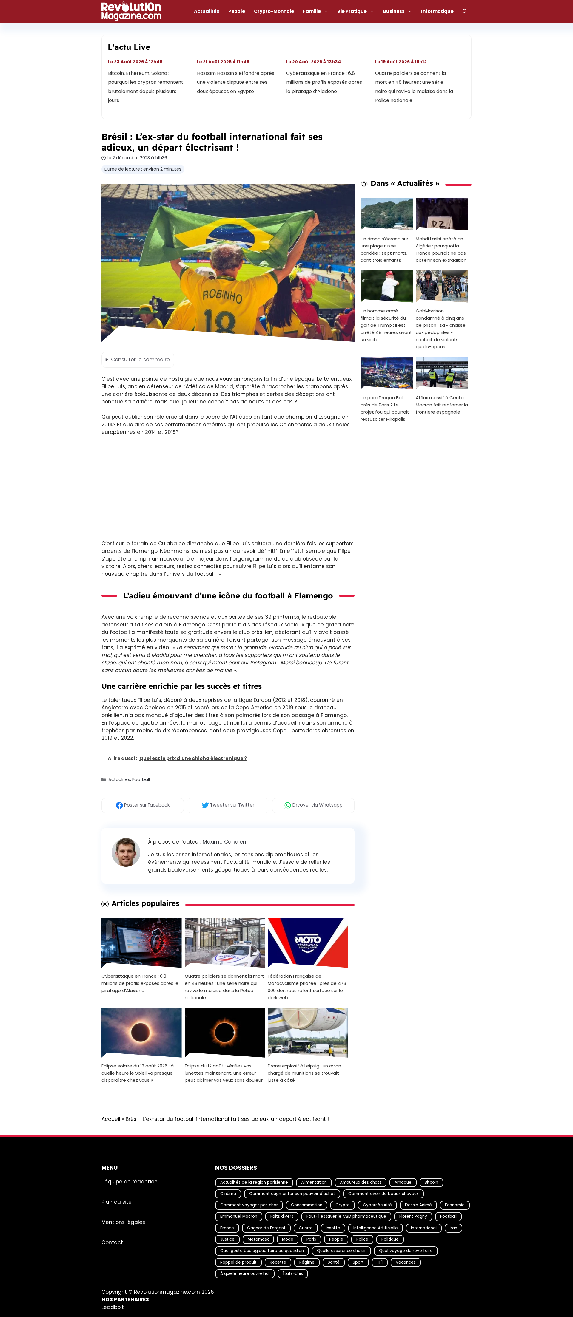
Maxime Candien (224, 841)
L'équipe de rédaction (129, 1181)
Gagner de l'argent (266, 1228)
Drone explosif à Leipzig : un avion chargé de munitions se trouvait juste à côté (304, 1073)
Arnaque (403, 1182)
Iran (453, 1228)
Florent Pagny (413, 1216)
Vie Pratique (352, 11)
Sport (358, 1262)
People (236, 11)
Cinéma (228, 1194)
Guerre (306, 1228)
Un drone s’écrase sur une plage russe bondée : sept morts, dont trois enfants (384, 249)
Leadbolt (112, 1307)
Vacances (406, 1262)
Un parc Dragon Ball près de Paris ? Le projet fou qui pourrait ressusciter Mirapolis (385, 408)
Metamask (258, 1239)
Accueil (110, 1119)
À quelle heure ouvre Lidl (244, 1273)
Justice (227, 1239)
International (424, 1228)
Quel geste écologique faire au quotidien (262, 1250)
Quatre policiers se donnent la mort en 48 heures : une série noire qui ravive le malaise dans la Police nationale (414, 87)
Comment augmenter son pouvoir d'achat (292, 1194)
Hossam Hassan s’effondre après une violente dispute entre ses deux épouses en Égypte (236, 82)
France (227, 1228)
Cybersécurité (377, 1205)
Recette (278, 1262)
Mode (287, 1239)
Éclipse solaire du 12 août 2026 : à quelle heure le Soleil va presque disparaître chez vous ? (137, 1073)
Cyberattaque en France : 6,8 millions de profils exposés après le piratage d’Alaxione (324, 82)
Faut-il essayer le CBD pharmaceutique (346, 1216)
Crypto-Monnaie (274, 11)
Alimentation (314, 1182)
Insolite (333, 1228)
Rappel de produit (238, 1262)
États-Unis (293, 1273)
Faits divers (281, 1216)
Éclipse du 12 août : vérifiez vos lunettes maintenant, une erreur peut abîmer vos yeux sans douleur (224, 1073)
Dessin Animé (418, 1205)
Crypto (342, 1205)
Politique (390, 1239)
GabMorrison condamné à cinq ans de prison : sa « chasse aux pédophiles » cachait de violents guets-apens (441, 329)
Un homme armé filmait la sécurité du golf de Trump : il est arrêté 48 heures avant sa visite (386, 325)
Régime (307, 1262)
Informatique (437, 11)
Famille (312, 11)
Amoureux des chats (360, 1182)
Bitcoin (431, 1182)
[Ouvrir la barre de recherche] (465, 11)
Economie (455, 1205)
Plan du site (116, 1201)
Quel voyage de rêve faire (406, 1250)
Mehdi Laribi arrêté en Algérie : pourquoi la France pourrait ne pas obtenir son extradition (441, 249)
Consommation (306, 1205)
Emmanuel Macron (238, 1216)
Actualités (206, 11)
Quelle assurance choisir (341, 1250)
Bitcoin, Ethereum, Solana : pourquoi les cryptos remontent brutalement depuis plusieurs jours (145, 87)
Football (141, 780)
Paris (311, 1239)
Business (394, 11)
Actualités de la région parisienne (254, 1182)
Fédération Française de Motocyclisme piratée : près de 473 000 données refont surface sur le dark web (307, 987)
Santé (334, 1262)
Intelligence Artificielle (375, 1228)
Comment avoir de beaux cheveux (383, 1194)
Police (362, 1239)
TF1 (380, 1262)
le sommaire (140, 359)
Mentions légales (123, 1221)
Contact (112, 1242)
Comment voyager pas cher (249, 1205)
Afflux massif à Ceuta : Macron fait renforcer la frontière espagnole (442, 404)
